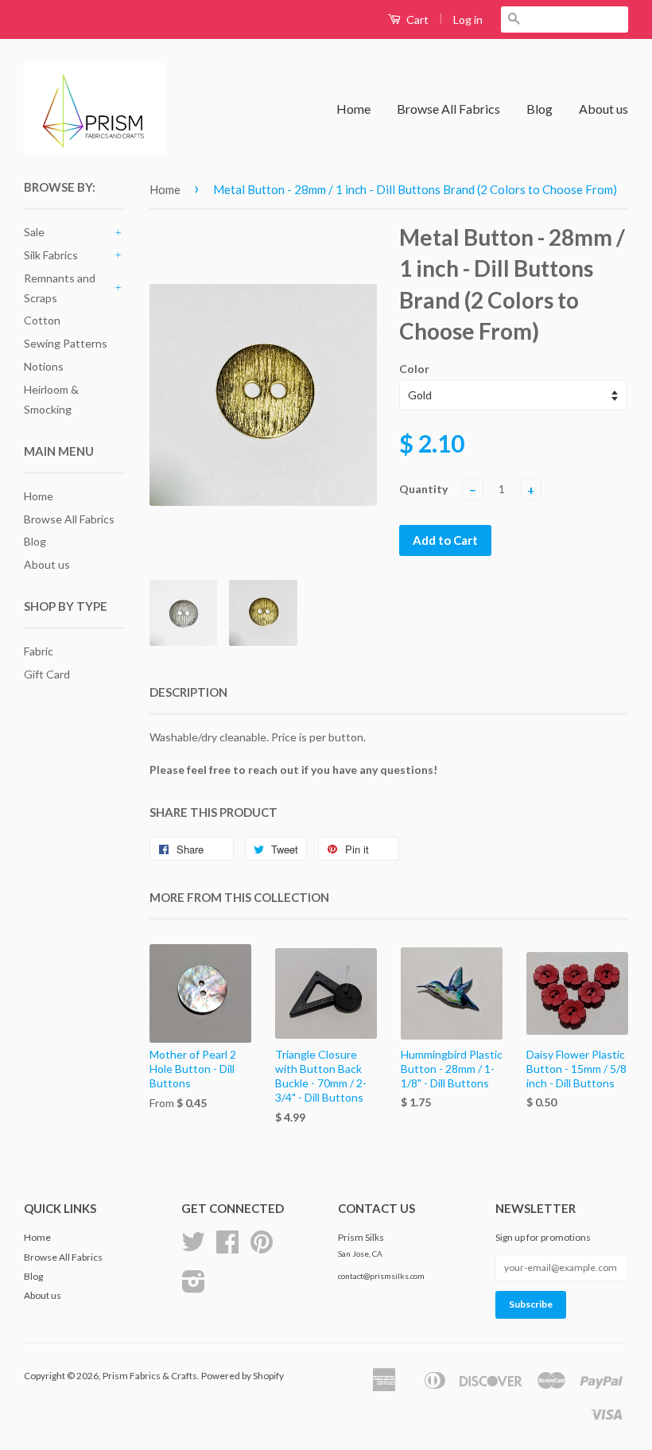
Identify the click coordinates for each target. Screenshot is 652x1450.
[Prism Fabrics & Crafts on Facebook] (227, 1248)
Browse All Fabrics (448, 108)
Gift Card (47, 674)
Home (353, 108)
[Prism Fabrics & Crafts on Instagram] (193, 1287)
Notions (44, 366)
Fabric (38, 651)
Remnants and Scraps (59, 288)
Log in (468, 19)
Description (188, 692)
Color (414, 368)
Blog (539, 108)
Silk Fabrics (51, 255)
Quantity (423, 489)
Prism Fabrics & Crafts (150, 1376)
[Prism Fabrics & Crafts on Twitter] (193, 1248)
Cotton (42, 320)
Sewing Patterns (65, 343)
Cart (416, 19)
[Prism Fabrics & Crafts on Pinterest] (262, 1248)
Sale (34, 232)
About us (603, 108)
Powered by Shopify (242, 1376)
